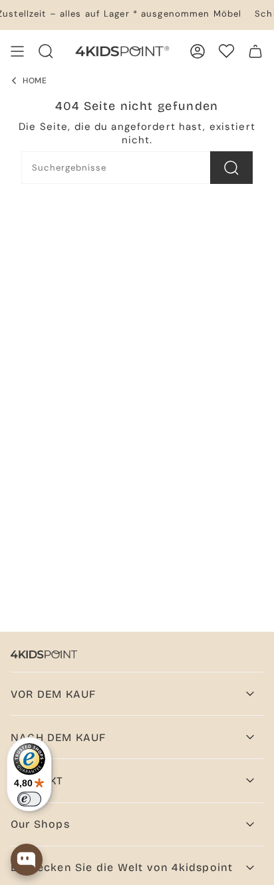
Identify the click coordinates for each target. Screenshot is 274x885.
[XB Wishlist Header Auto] (226, 51)
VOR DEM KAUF (53, 694)
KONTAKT (37, 780)
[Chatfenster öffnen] (27, 860)
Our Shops (40, 824)
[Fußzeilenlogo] (44, 654)
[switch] (29, 799)
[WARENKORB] (255, 51)
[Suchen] (231, 167)
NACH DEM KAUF (58, 737)
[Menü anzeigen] (17, 51)
